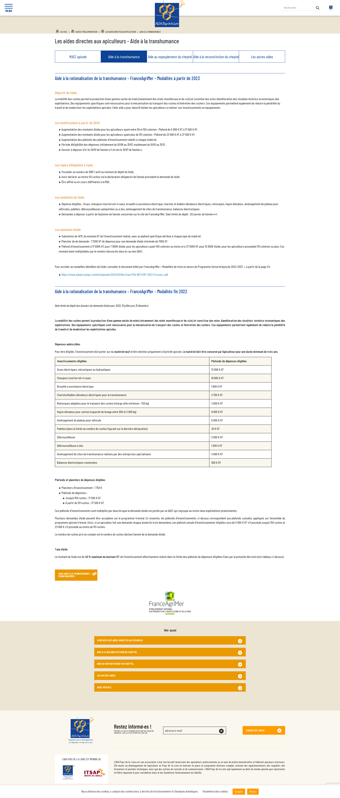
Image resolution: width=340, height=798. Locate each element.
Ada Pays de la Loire (170, 26)
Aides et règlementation (86, 31)
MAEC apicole (78, 56)
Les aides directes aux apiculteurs (120, 31)
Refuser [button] (252, 791)
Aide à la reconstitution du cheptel (216, 56)
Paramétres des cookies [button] (215, 791)
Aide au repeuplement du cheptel (170, 56)
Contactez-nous (255, 730)
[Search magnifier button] (317, 8)
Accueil (63, 31)
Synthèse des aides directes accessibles (120, 640)
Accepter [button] (239, 791)
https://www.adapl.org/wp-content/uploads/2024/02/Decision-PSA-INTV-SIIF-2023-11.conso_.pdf (115, 274)
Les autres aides (262, 56)
